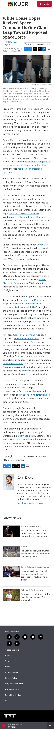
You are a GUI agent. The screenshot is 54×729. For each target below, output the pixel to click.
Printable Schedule (13, 695)
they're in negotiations (34, 394)
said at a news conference (24, 213)
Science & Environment (32, 590)
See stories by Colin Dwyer (30, 503)
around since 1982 (13, 363)
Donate (45, 4)
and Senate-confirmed (26, 338)
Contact (8, 661)
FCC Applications (12, 689)
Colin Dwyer (26, 477)
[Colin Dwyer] (8, 482)
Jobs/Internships (12, 672)
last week (23, 435)
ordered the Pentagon (32, 300)
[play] (4, 725)
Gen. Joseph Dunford (33, 216)
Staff (7, 667)
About (7, 655)
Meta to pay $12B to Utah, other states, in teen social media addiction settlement (34, 533)
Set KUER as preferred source (38, 44)
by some (26, 370)
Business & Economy (31, 526)
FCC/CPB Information (14, 684)
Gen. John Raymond (24, 334)
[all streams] (50, 725)
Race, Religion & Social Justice (35, 567)
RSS (7, 701)
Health (24, 547)
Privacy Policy (11, 678)
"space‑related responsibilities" (20, 307)
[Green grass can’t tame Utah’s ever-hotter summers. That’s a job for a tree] (11, 595)
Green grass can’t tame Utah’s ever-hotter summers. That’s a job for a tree (35, 597)
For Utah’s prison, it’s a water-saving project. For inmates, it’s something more (35, 553)
